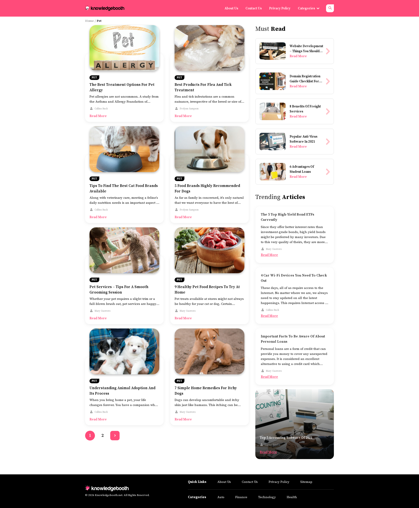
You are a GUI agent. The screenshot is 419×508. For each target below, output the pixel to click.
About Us (224, 482)
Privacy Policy (279, 482)
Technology (267, 497)
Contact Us (250, 482)
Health (292, 497)
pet (94, 77)
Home (89, 21)
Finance (241, 497)
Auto (220, 497)
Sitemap (306, 482)
